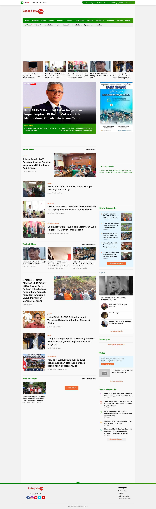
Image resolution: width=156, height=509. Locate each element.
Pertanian (89, 25)
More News (71, 388)
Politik (127, 20)
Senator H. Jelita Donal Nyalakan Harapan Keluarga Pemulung (70, 188)
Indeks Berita (90, 149)
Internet (38, 25)
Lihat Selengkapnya (88, 244)
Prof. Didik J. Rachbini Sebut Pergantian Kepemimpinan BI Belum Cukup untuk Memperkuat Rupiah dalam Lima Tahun (53, 114)
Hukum (60, 20)
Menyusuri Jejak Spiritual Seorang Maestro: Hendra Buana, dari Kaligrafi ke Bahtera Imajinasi (122, 76)
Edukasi (107, 172)
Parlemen (110, 20)
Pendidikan (77, 25)
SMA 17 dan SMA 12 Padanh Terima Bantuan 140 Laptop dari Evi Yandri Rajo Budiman (55, 76)
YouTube (45, 500)
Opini (58, 25)
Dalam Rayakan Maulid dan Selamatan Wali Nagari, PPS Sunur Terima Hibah (78, 76)
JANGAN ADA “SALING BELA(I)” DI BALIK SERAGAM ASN (104, 2)
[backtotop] (78, 484)
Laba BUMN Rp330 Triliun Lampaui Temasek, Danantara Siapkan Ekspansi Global (68, 320)
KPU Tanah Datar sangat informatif (118, 305)
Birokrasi (35, 20)
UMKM (99, 25)
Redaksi (120, 493)
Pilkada (120, 20)
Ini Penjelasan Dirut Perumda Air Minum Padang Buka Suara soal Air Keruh (84, 264)
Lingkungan (79, 20)
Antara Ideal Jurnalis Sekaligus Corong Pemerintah (120, 322)
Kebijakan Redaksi (124, 499)
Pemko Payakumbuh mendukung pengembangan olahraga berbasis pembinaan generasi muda (66, 363)
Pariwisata (100, 20)
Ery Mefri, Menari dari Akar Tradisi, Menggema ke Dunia (113, 298)
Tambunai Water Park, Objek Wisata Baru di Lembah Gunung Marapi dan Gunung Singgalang (111, 225)
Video (29, 25)
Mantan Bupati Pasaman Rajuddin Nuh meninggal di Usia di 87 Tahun (33, 76)
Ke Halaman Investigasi (116, 344)
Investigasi (104, 339)
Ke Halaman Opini (116, 331)
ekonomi (27, 107)
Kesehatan (49, 25)
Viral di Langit (114, 313)
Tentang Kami (122, 491)
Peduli (66, 25)
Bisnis (43, 20)
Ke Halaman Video (116, 381)
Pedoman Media (123, 496)
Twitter (40, 500)
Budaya (51, 20)
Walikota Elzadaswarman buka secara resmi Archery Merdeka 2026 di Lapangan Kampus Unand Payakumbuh (34, 398)
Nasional (90, 20)
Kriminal (68, 20)
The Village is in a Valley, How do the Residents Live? (122, 371)
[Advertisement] (94, 11)
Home (27, 2)
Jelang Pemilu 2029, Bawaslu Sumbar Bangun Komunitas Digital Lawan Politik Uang (110, 245)
